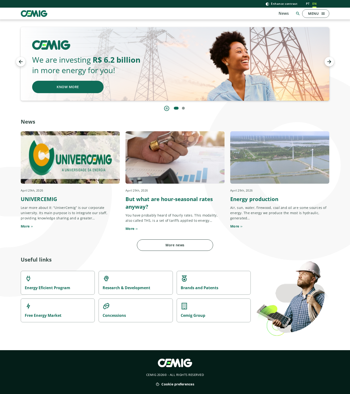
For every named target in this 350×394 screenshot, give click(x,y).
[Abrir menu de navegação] (323, 13)
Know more (68, 87)
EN (314, 4)
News (284, 13)
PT (308, 4)
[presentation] (20, 61)
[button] (176, 108)
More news (175, 245)
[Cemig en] (34, 13)
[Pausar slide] (167, 108)
